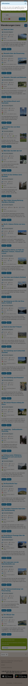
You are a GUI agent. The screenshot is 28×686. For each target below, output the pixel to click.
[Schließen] (24, 3)
